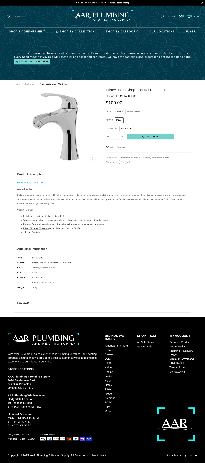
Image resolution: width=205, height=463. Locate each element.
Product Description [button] (30, 174)
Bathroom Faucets (160, 157)
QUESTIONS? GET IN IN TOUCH (32, 61)
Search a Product (179, 342)
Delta (108, 358)
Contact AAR (177, 371)
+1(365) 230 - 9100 (21, 438)
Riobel (108, 393)
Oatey (108, 385)
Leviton (109, 376)
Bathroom (125, 157)
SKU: (108, 96)
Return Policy (177, 346)
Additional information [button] (32, 248)
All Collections (145, 342)
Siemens (110, 398)
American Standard (116, 345)
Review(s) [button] (24, 302)
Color (109, 111)
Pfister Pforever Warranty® (36, 228)
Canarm (109, 354)
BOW (108, 349)
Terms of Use (177, 367)
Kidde (108, 367)
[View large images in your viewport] (94, 158)
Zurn (107, 406)
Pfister (108, 389)
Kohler (109, 371)
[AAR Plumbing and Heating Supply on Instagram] (191, 455)
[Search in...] (8, 16)
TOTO (108, 402)
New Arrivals (144, 346)
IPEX (108, 363)
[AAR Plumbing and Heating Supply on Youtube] (196, 455)
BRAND (110, 120)
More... (109, 411)
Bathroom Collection (140, 157)
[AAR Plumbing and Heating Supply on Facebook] (186, 455)
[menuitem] (28, 32)
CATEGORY (112, 128)
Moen (108, 380)
